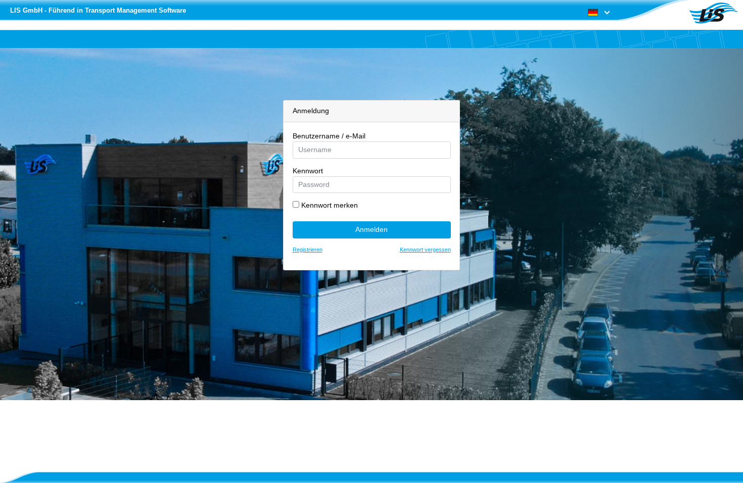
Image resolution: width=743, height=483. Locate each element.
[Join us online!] (713, 13)
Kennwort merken (328, 205)
